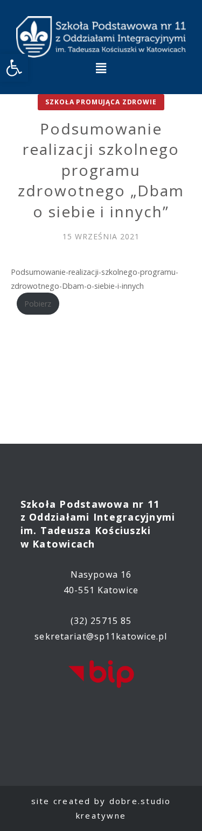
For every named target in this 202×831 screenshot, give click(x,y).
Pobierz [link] (37, 304)
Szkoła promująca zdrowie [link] (100, 101)
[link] (14, 68)
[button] (101, 68)
